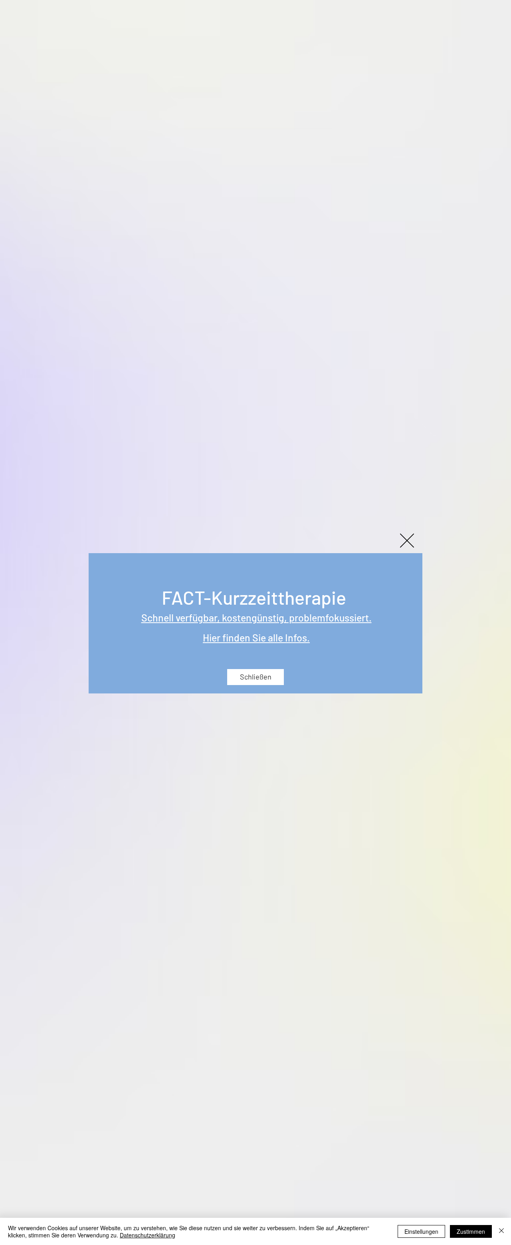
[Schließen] (501, 1231)
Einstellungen (421, 1231)
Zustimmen (471, 1231)
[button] (407, 541)
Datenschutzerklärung (147, 1235)
